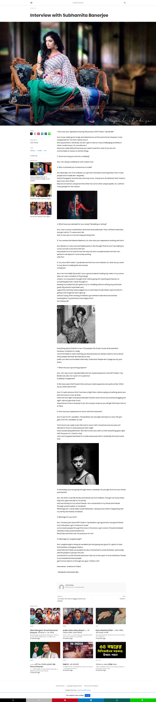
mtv (45, 151)
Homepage (33, 8)
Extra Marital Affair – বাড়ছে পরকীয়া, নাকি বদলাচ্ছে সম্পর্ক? (109, 631)
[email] (39, 700)
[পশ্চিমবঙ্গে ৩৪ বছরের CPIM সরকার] (111, 650)
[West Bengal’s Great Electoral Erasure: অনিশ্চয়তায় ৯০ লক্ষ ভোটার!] (45, 616)
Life (97, 626)
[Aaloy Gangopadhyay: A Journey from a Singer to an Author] (41, 168)
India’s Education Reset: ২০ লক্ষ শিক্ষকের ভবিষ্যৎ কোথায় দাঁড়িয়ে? (76, 631)
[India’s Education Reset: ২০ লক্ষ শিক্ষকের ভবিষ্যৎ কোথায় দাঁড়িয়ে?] (78, 616)
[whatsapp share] (46, 134)
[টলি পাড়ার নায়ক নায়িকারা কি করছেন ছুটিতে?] (41, 208)
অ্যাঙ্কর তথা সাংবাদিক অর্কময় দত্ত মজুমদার (40, 199)
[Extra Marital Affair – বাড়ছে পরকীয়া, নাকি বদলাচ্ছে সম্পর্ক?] (111, 616)
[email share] (35, 134)
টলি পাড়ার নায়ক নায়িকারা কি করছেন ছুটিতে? (40, 217)
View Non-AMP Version (84, 690)
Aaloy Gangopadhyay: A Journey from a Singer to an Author (40, 179)
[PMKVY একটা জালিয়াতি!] (78, 650)
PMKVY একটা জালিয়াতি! (71, 664)
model (39, 151)
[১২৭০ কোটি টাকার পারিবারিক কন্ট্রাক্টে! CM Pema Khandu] (45, 650)
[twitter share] (31, 134)
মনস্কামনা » (122, 599)
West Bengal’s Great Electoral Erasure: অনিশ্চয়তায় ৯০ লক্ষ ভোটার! (44, 631)
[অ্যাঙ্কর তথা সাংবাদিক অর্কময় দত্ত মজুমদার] (41, 190)
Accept (87, 695)
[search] (125, 3)
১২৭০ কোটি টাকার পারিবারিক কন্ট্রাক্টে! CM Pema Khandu (42, 665)
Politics (98, 660)
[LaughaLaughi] (78, 2)
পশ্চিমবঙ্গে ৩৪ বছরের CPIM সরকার (106, 664)
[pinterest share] (38, 134)
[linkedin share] (42, 134)
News (31, 626)
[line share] (49, 134)
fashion (32, 151)
